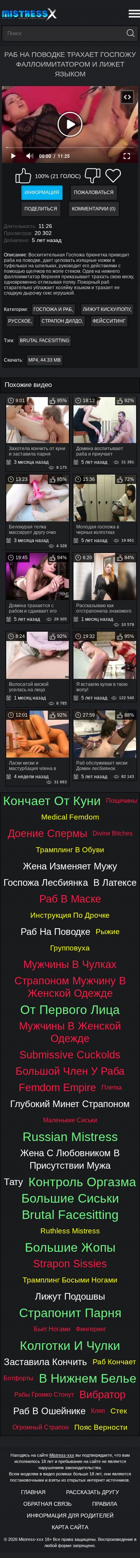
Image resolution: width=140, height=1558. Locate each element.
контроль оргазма (82, 1182)
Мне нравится (23, 176)
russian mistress (70, 1137)
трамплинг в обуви (70, 850)
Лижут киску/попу (106, 309)
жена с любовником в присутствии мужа (70, 1159)
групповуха (70, 948)
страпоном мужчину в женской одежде (70, 987)
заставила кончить (45, 1362)
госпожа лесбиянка (46, 882)
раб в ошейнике (49, 1411)
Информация (41, 192)
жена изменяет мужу (70, 866)
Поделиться (40, 209)
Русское (19, 321)
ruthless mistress (70, 1231)
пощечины (121, 800)
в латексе (114, 882)
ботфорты (18, 1378)
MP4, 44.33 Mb (44, 360)
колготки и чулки (70, 1345)
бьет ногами (52, 1329)
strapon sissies (70, 1264)
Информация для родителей (70, 1515)
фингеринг (91, 1329)
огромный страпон (40, 1427)
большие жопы (70, 1247)
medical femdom (70, 817)
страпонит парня (70, 1313)
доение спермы (47, 833)
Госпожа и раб (52, 309)
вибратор (102, 1394)
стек (118, 1411)
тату (13, 1181)
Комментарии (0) (94, 209)
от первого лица (70, 1009)
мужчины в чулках (70, 964)
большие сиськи (70, 1198)
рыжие (108, 931)
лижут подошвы (70, 1296)
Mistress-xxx (61, 1455)
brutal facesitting (44, 340)
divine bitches (113, 833)
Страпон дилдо (62, 321)
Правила (104, 1504)
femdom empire (57, 1087)
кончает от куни (52, 801)
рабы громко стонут (44, 1394)
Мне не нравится (92, 176)
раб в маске (70, 899)
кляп (98, 1411)
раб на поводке (55, 931)
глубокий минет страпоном (70, 1104)
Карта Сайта (70, 1527)
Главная (33, 1492)
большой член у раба (70, 1071)
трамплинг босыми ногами (70, 1280)
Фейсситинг (109, 321)
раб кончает (114, 1362)
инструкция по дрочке (70, 915)
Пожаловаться (94, 192)
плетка (112, 1087)
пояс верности (101, 1427)
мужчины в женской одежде (70, 1032)
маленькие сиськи (70, 1120)
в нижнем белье (87, 1378)
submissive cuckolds (70, 1055)
